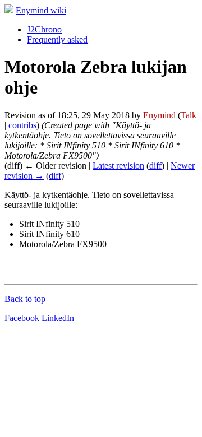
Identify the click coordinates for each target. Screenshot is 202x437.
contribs (22, 125)
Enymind (159, 115)
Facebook (21, 318)
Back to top (24, 299)
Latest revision (118, 165)
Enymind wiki (41, 10)
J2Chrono (44, 29)
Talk (188, 115)
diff (155, 165)
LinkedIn (58, 318)
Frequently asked (57, 39)
